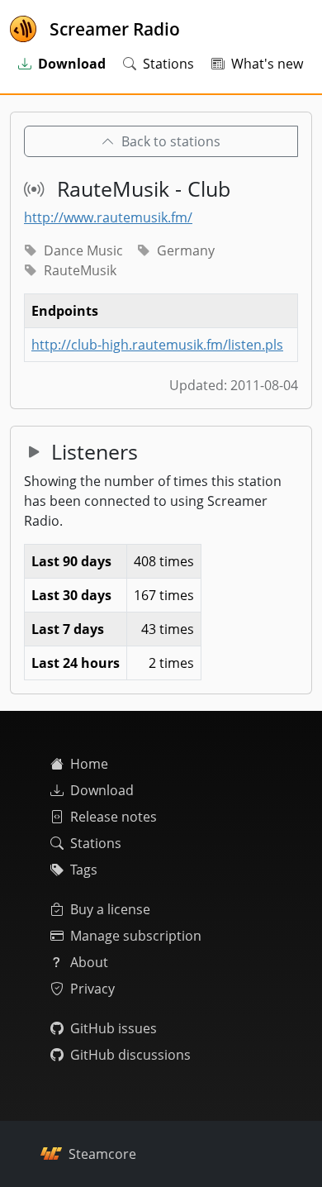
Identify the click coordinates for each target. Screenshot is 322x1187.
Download (102, 790)
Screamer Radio (115, 29)
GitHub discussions (130, 1055)
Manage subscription (135, 936)
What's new (267, 64)
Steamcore (102, 1154)
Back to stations (170, 141)
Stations (168, 64)
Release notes (113, 817)
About (89, 962)
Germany (186, 250)
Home (89, 764)
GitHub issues (113, 1028)
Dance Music (83, 250)
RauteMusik (80, 270)
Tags (83, 869)
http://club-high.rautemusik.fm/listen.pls (157, 345)
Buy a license (110, 909)
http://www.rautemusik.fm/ (108, 217)
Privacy (92, 989)
